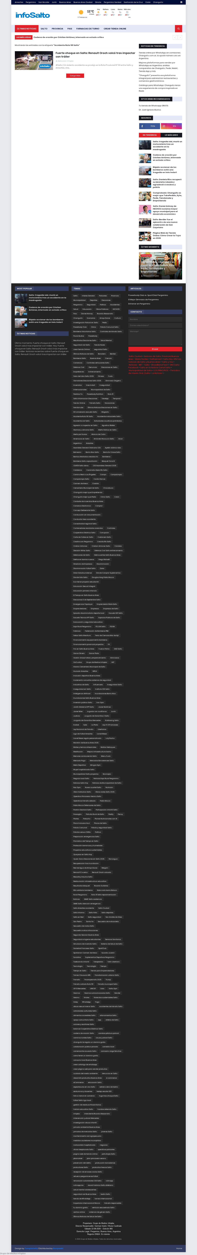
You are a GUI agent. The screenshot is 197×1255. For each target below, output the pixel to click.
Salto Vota (93, 912)
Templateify (31, 1248)
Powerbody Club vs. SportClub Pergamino (148, 295)
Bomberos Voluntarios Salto (84, 331)
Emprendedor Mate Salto (107, 604)
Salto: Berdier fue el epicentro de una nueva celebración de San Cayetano (165, 223)
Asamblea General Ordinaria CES (87, 448)
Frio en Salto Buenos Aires (83, 649)
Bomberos (106, 456)
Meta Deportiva (79, 765)
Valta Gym (113, 988)
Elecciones (106, 300)
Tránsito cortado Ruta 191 (83, 984)
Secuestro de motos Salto (83, 926)
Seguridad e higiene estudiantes (87, 939)
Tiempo (103, 966)
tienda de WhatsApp (81, 1198)
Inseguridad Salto (114, 684)
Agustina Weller (108, 425)
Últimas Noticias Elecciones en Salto (102, 407)
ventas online (79, 1212)
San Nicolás (44, 2)
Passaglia (77, 814)
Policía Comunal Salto (109, 327)
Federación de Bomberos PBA (96, 631)
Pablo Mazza (105, 801)
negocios (103, 1145)
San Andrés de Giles (114, 917)
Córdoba (118, 546)
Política (98, 832)
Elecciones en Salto (109, 367)
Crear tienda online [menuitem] (115, 28)
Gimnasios (114, 658)
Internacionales (80, 389)
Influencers (98, 684)
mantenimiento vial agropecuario (87, 1136)
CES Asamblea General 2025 (104, 465)
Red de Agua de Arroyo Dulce (85, 868)
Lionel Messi (102, 734)
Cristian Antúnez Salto (101, 546)
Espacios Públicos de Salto (109, 617)
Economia (91, 318)
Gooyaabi (58, 1248)
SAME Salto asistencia (93, 899)
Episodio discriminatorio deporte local (88, 613)
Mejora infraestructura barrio (99, 751)
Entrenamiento (94, 372)
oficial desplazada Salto (83, 1149)
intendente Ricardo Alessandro (97, 1114)
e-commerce (111, 1078)
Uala (102, 988)
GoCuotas (77, 662)
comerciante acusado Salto (84, 1051)
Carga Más (75, 75)
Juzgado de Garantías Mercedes (87, 720)
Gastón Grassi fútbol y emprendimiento (89, 658)
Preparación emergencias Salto (86, 836)
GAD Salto (118, 649)
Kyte (85, 725)
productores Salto (80, 1167)
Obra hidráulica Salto (82, 792)
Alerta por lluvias (80, 434)
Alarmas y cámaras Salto (83, 430)
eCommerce (78, 1082)
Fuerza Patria (104, 649)
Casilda (95, 483)
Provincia (115, 296)
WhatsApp (86, 1002)
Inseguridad (105, 385)
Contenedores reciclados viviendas (88, 528)
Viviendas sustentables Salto (105, 997)
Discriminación (103, 564)
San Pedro (77, 921)
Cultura (117, 318)
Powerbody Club (80, 327)
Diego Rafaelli (104, 559)
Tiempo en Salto (79, 971)
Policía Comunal (80, 827)
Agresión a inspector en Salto (85, 425)
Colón (148, 2)
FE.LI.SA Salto (100, 626)
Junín (54, 2)
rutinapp (109, 1181)
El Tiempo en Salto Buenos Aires (86, 595)
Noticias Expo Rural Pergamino (106, 778)
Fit (109, 644)
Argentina (77, 443)
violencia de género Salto (99, 1212)
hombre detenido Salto (106, 1109)
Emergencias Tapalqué (82, 604)
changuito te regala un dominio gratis (89, 1042)
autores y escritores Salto (83, 1024)
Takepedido (98, 962)
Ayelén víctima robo (113, 448)
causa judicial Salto (104, 1038)
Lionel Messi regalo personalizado (87, 738)
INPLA (95, 671)
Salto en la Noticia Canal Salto (155, 367)
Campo (103, 474)
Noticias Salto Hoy (80, 783)
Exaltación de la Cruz (133, 2)
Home (179, 1248)
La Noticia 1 (157, 373)
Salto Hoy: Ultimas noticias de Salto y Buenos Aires (154, 360)
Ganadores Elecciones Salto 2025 (87, 380)
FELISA (112, 626)
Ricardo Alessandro (105, 313)
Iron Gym (100, 702)
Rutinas (76, 899)
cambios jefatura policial (108, 1033)
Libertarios (102, 729)
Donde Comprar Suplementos (108, 573)
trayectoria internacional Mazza (86, 1203)
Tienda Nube (99, 345)
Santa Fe (89, 921)
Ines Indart (90, 385)
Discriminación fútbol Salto (84, 568)
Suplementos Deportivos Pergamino (99, 957)
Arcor (120, 439)
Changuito (158, 2)
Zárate (98, 2)
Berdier (113, 354)
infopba (76, 1114)
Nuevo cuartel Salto (93, 787)
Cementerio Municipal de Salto (86, 488)
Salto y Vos (167, 361)
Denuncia (93, 367)
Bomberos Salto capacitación (85, 461)
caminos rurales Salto (82, 1038)
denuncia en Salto (109, 1073)
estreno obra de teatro (109, 1087)
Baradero (102, 354)
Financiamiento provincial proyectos (88, 644)
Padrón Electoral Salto (82, 810)
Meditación (78, 751)
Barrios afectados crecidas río (85, 456)
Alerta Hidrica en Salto (107, 430)
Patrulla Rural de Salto (95, 814)
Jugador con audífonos (97, 711)
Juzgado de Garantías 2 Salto (96, 716)
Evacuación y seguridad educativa (88, 622)
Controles (111, 528)
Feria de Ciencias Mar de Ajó (107, 635)
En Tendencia (150, 135)
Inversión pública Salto (82, 702)
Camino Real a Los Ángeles (84, 474)
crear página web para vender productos (90, 1069)
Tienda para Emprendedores (102, 971)
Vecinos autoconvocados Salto (97, 993)
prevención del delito (82, 1163)
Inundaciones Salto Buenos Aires (86, 698)
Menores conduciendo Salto (85, 756)
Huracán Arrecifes (80, 671)
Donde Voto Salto (80, 577)
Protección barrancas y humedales (87, 845)
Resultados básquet (81, 886)
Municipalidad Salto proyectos (85, 774)
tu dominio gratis (80, 1207)
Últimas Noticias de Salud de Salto (87, 1216)
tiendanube (78, 407)
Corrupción (104, 532)
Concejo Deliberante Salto (84, 510)
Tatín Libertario (114, 962)
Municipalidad (79, 300)
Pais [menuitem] (69, 28)
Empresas (95, 608)
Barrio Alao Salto (92, 452)
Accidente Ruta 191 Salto (83, 416)
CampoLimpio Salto (81, 479)
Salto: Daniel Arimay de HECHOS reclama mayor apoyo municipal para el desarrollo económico (165, 210)
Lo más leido (171, 135)
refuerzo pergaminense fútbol (85, 1176)
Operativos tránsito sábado (84, 801)
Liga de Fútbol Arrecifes (82, 734)
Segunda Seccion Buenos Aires (86, 935)
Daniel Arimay (87, 313)
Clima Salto (105, 497)
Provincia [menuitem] (57, 28)
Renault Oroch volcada (101, 872)
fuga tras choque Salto (108, 1096)
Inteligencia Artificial (81, 693)
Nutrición (109, 787)
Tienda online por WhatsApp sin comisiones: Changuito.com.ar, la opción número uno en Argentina (160, 55)
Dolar (102, 568)
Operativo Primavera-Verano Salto (87, 796)
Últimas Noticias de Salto (83, 354)
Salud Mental (106, 340)
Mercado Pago (79, 760)
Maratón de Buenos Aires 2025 (85, 743)
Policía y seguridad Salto (101, 827)
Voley (75, 1002)
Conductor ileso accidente (84, 519)
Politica (103, 305)
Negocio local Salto (81, 778)
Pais (75, 313)
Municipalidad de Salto (100, 389)
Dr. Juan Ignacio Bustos (150, 109)
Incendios (77, 385)
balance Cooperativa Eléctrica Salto (88, 1029)
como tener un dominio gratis (85, 1055)
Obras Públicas (102, 309)
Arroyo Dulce (105, 318)
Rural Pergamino (80, 895)
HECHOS (116, 309)
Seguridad (91, 305)
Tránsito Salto (94, 403)
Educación (87, 309)
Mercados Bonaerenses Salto (102, 760)
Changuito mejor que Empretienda (87, 492)
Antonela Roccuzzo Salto (104, 439)
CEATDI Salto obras (80, 465)
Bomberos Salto (79, 358)
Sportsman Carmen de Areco (85, 953)
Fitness (101, 376)
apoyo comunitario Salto (83, 1020)
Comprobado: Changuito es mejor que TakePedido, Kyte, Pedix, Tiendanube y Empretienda (167, 197)
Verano (76, 997)
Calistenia (77, 470)
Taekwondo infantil (81, 962)
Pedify (110, 814)
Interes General (88, 296)
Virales (86, 997)
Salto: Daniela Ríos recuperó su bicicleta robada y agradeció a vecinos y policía (167, 183)
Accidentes (115, 305)
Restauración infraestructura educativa (89, 881)
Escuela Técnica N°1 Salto (83, 617)
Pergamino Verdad (112, 2)
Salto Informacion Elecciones (85, 398)
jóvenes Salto (106, 1131)
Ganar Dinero (79, 653)
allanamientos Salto (108, 1015)
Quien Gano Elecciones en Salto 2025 (88, 859)
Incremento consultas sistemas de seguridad (92, 680)
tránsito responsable (112, 1203)
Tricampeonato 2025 (92, 979)
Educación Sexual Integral (84, 586)
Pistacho (86, 819)
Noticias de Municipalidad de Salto (106, 783)
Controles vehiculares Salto (98, 363)
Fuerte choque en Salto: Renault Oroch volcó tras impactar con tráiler (95, 54)
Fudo (110, 376)
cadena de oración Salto (83, 1033)
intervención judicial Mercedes (86, 1118)
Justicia (76, 716)
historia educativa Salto (83, 1109)
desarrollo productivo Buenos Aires (87, 1078)
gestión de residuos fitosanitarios (87, 1105)
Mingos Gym (95, 765)
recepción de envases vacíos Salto (87, 1172)
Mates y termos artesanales (84, 747)
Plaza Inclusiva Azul (81, 823)
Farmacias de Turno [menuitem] (87, 28)
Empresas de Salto (110, 608)
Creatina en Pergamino (83, 541)
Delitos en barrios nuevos (83, 559)
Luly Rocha (110, 738)
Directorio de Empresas (82, 564)
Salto (75, 296)
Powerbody (92, 336)
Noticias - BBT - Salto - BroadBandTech (148, 364)
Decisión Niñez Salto (81, 550)
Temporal (116, 398)
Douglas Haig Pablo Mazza (103, 577)
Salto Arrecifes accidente (83, 908)
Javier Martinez (104, 707)
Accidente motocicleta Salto (108, 416)
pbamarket (77, 1158)
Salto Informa (78, 912)
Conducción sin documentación (87, 515)
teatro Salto (105, 1194)
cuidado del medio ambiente (85, 1073)
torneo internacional (103, 1198)
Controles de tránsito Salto (111, 331)
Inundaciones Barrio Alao (105, 693)
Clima (93, 327)
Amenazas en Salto (81, 439)
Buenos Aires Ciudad (83, 2)
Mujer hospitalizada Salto (83, 769)
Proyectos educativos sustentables (87, 850)
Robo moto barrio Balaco (107, 890)
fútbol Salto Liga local (82, 1100)
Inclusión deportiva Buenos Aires (86, 676)
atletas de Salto (112, 1020)
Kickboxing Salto (112, 720)
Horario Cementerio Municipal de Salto (89, 667)
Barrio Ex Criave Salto (111, 452)
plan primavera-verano (96, 1158)
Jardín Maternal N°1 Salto (83, 707)
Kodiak (76, 725)
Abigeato (105, 412)
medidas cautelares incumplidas (87, 1140)
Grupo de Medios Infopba (96, 662)
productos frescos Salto (101, 1167)
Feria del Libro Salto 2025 (83, 376)
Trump (108, 979)
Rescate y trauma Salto (82, 877)
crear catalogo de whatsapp (85, 1064)
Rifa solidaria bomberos (83, 890)
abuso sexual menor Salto (84, 1006)
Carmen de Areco (80, 483)
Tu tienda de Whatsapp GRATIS (153, 105)
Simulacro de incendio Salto (84, 944)
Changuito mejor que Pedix (84, 497)
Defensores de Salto (81, 555)
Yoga (97, 1002)
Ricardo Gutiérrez (101, 886)
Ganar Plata (94, 653)
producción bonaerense (105, 1163)
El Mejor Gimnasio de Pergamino (143, 299)
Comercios (77, 363)
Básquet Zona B (108, 461)
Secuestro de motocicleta (108, 921)
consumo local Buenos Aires (84, 1060)
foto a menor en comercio (84, 1096)
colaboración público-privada (85, 1046)
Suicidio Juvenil (108, 953)
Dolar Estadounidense (82, 573)
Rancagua (113, 859)
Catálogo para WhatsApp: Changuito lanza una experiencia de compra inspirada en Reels (159, 88)
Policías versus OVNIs (82, 832)
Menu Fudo (105, 756)
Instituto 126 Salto (102, 689)
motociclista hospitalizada (84, 1145)
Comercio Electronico (82, 506)
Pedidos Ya (77, 394)
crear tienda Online (81, 349)
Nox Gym (77, 787)
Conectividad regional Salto (84, 524)
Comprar (99, 506)
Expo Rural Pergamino (82, 626)
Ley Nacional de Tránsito (83, 729)
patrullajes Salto (108, 1154)
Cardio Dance (99, 479)
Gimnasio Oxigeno (113, 380)
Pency (120, 814)
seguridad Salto (100, 349)
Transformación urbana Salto (107, 975)
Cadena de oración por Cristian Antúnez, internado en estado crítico (167, 157)
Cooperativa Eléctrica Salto (84, 532)
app (99, 1020)
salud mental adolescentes (84, 1190)
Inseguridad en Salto (82, 689)
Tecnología (91, 966)
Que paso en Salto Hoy (82, 854)
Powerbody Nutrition (95, 394)
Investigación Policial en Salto (85, 322)
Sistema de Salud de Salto (111, 944)
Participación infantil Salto (106, 810)
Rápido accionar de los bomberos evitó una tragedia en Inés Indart (68, 37)
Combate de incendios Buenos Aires (88, 501)
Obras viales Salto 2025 (104, 792)
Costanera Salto (104, 537)
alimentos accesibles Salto (84, 1015)
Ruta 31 (110, 394)
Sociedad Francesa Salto (83, 948)
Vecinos (76, 993)
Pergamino (31, 2)
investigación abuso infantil (85, 1122)
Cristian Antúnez (80, 546)
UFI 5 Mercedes (79, 988)
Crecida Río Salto (104, 541)
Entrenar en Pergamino (139, 303)
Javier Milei (77, 711)
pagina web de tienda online (85, 1154)
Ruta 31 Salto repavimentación (103, 895)
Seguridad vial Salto (81, 345)
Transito (76, 979)
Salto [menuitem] (44, 28)
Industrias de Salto (81, 684)
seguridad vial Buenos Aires (84, 1194)
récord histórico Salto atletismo (100, 1185)
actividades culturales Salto (84, 1011)
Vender (117, 993)
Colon (116, 497)
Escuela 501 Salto (116, 613)
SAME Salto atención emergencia (87, 903)
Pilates (76, 819)
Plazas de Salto (100, 823)
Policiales (103, 296)
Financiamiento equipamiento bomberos (90, 640)
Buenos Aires (65, 2)
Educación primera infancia (85, 591)
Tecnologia (77, 966)
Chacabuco (108, 488)
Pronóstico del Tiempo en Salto (85, 841)
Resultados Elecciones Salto (84, 340)
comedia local (108, 1046)
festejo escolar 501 (104, 1091)
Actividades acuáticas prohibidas (108, 421)
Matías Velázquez (108, 747)
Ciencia (108, 358)
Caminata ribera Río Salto (96, 470)
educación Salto (95, 1082)
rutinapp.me (78, 1185)
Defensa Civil (78, 367)
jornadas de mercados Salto (85, 1131)
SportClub (102, 948)
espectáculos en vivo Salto (84, 1087)
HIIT (112, 662)
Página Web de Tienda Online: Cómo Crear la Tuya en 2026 (167, 235)
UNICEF (93, 988)
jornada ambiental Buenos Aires (86, 1127)
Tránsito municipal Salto (107, 984)
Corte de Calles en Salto (83, 537)
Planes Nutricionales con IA (106, 819)
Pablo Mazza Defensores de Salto (87, 805)
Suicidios (77, 957)
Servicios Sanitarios (113, 939)
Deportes (93, 300)
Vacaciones (110, 403)
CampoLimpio (116, 474)
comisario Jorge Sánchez (111, 1051)
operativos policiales (106, 1149)
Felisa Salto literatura (82, 635)
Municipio (107, 774)
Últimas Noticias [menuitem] (26, 28)
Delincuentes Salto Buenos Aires (107, 555)
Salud (75, 309)
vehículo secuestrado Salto (103, 1207)
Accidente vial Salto (81, 421)
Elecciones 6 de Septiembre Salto (86, 600)
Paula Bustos (78, 336)
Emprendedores (79, 608)
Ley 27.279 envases (110, 725)
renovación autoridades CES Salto (87, 1181)
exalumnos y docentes (82, 1091)
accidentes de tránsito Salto (110, 1006)
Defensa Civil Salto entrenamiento (108, 550)
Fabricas (76, 631)
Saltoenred (156, 359)
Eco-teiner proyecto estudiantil (86, 582)
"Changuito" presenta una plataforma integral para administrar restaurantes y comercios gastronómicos (158, 78)
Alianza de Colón (98, 434)
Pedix (104, 322)
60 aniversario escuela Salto (85, 412)
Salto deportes (107, 912)
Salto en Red (78, 917)
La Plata (94, 725)
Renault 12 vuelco (80, 872)
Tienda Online (79, 403)
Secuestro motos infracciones (85, 930)
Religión (105, 868)
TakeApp (105, 398)
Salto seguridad (94, 917)
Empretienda (78, 372)
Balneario (77, 452)
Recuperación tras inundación (86, 863)
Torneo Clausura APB (81, 975)
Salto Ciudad (103, 908)
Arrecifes (19, 2)
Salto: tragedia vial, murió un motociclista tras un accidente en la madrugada (167, 145)
